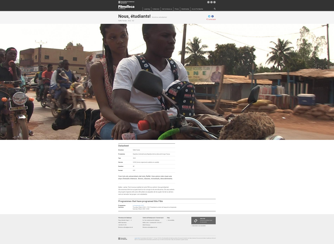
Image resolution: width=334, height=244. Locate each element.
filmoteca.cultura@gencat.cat (125, 227)
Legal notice (137, 238)
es (211, 2)
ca (208, 2)
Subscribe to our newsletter (199, 225)
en (214, 2)
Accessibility (171, 220)
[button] (147, 9)
